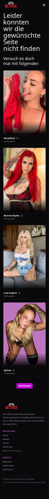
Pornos (6, 443)
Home (5, 435)
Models (6, 439)
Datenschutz (8, 465)
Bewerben (7, 461)
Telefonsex (7, 447)
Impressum (8, 469)
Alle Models (24, 385)
